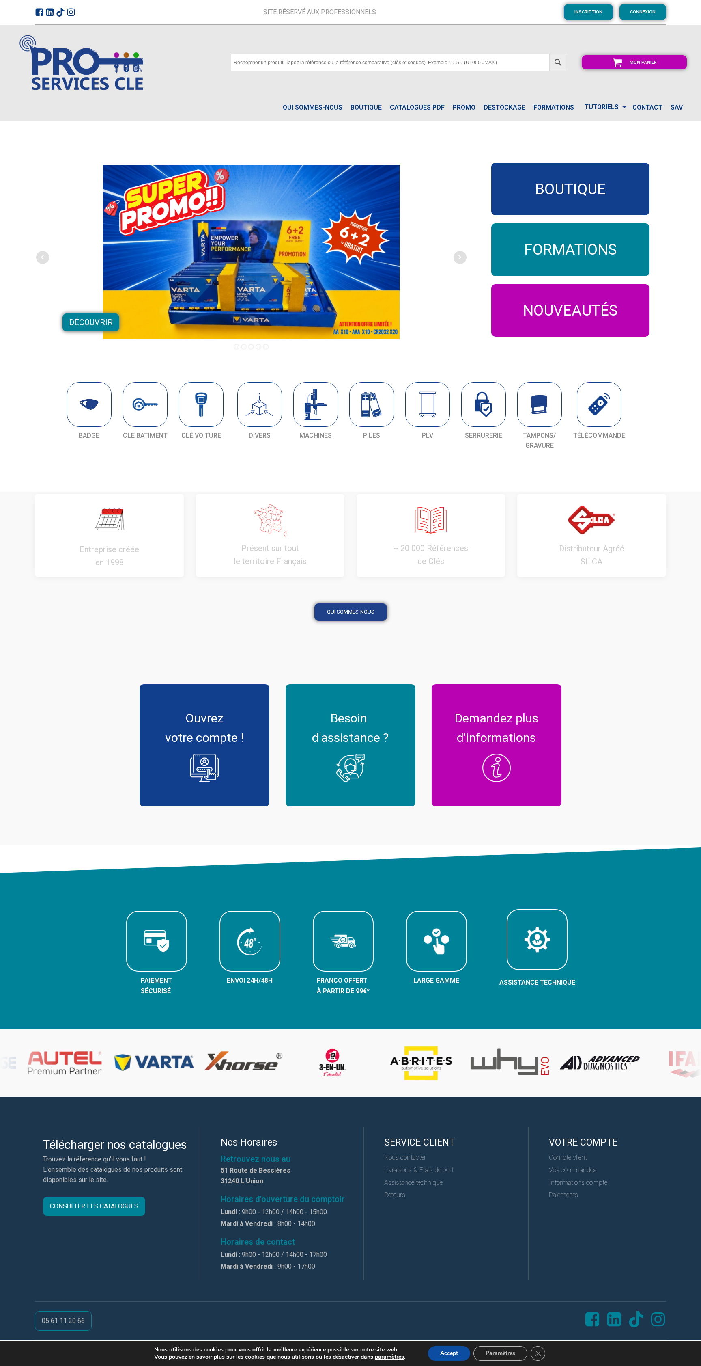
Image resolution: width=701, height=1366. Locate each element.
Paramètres (500, 1353)
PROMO (464, 107)
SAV (677, 107)
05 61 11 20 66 (63, 1321)
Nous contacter (405, 1157)
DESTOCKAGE (504, 107)
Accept (449, 1353)
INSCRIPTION (588, 12)
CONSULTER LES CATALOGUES (94, 1206)
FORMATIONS (553, 107)
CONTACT (647, 107)
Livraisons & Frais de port (419, 1170)
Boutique (366, 107)
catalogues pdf (417, 107)
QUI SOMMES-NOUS (312, 107)
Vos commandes (572, 1170)
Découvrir (91, 322)
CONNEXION (643, 12)
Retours (394, 1195)
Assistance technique (413, 1183)
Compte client (568, 1157)
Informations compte (578, 1183)
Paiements (563, 1195)
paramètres (389, 1357)
